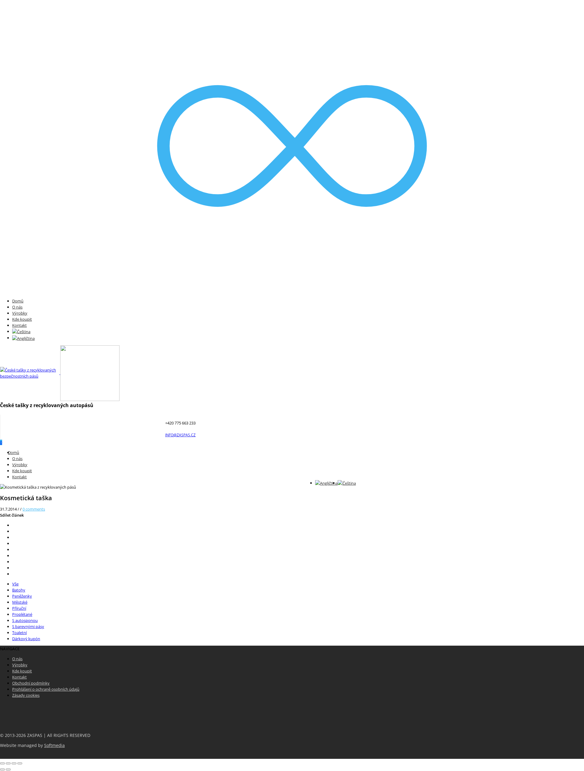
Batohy (18, 590)
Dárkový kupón (26, 638)
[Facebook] (13, 531)
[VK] (13, 537)
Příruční (19, 608)
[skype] (13, 574)
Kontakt (19, 325)
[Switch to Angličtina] (23, 337)
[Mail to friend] (13, 555)
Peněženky (22, 596)
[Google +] (13, 549)
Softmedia (54, 745)
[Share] (8, 763)
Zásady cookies (26, 695)
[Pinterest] (13, 543)
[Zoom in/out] (19, 763)
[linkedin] (13, 561)
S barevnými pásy (28, 626)
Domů (17, 301)
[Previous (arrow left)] (2, 769)
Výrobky (19, 313)
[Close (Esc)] (2, 763)
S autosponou (25, 620)
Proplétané (22, 614)
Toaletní (19, 632)
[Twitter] (13, 525)
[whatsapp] (13, 567)
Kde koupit (22, 319)
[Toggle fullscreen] (14, 763)
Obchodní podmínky (31, 683)
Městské (19, 602)
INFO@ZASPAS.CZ (180, 435)
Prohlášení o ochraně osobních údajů (45, 689)
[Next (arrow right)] (8, 769)
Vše (15, 584)
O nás (17, 307)
